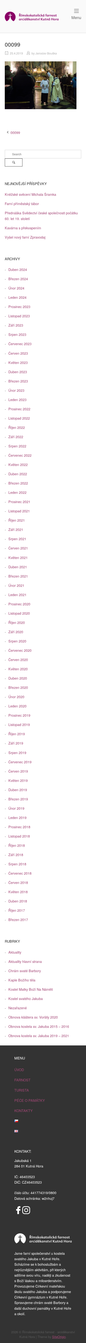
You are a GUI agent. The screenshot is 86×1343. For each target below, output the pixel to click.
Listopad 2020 (19, 613)
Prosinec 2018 (19, 826)
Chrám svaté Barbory (24, 970)
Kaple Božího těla (21, 979)
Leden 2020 (17, 705)
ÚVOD (19, 1069)
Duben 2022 (17, 473)
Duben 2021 (17, 566)
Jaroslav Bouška (46, 53)
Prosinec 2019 (19, 715)
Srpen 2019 (17, 752)
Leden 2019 (17, 817)
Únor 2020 (16, 696)
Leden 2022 (17, 492)
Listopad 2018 (19, 835)
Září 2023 (15, 325)
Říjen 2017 (16, 910)
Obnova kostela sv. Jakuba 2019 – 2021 (38, 1035)
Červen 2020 (18, 659)
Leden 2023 (17, 399)
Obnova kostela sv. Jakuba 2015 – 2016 (38, 1026)
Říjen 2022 (16, 427)
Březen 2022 (18, 482)
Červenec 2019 (20, 761)
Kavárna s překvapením (23, 227)
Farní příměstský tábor (22, 203)
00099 (15, 132)
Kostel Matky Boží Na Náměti (30, 989)
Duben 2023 (17, 371)
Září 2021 (15, 529)
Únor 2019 (16, 808)
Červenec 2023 (20, 343)
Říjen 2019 (16, 733)
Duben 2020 (17, 678)
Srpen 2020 (17, 640)
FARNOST (22, 1079)
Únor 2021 (16, 585)
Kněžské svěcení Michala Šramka (30, 194)
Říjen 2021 (16, 520)
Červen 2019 (18, 771)
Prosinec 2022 (19, 408)
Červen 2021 (18, 547)
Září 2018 (15, 854)
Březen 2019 (18, 798)
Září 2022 (15, 436)
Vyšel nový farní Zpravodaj (25, 237)
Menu (76, 17)
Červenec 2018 (20, 873)
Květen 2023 (18, 362)
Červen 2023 (18, 353)
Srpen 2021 (17, 538)
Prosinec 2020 (19, 603)
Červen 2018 (18, 882)
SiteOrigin (59, 1336)
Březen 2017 (18, 919)
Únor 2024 (16, 287)
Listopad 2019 (19, 724)
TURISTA (21, 1090)
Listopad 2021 (19, 510)
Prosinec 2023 (19, 306)
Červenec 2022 (20, 455)
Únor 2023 (16, 390)
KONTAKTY (23, 1110)
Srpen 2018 (17, 863)
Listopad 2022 (19, 418)
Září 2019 (15, 742)
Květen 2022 (18, 464)
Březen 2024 (18, 278)
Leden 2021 (17, 594)
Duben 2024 (17, 269)
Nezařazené (17, 1007)
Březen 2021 (18, 575)
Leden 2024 (17, 297)
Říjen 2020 (16, 622)
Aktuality (14, 952)
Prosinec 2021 (19, 501)
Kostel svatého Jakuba (25, 998)
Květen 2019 (18, 780)
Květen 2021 (18, 557)
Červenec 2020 (20, 650)
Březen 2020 (18, 687)
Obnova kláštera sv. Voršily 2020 (33, 1017)
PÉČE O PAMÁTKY (29, 1100)
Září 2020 (15, 631)
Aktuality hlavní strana (25, 961)
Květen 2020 (18, 668)
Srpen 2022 (17, 445)
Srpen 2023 (17, 334)
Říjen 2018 (16, 845)
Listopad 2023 (19, 315)
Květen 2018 (18, 891)
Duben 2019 (17, 789)
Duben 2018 (17, 900)
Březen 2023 (18, 380)
